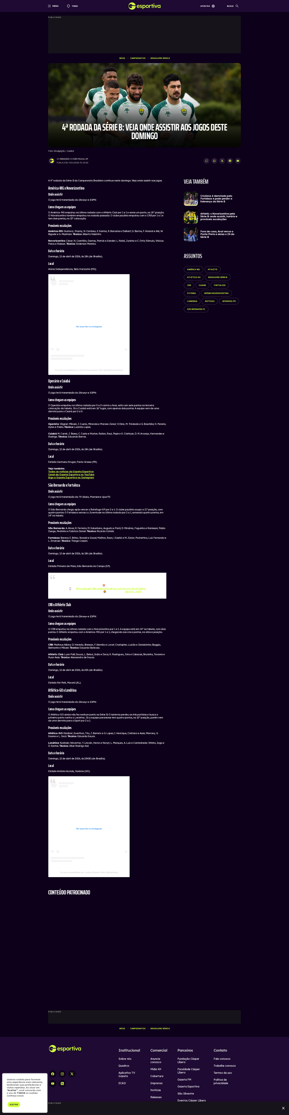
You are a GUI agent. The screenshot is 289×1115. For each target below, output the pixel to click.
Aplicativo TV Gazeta (126, 1073)
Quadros (123, 1064)
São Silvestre (185, 1092)
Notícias (209, 301)
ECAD (122, 1081)
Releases (156, 1095)
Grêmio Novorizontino (216, 293)
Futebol (191, 293)
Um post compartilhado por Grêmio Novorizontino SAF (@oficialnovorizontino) (89, 370)
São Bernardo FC (196, 309)
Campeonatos (137, 58)
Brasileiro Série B (160, 58)
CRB (189, 285)
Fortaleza (220, 285)
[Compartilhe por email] (238, 161)
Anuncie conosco (155, 1059)
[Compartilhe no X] (222, 161)
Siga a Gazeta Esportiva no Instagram (71, 477)
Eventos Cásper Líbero (191, 1099)
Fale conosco (222, 1057)
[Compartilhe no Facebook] (230, 161)
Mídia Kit (155, 1067)
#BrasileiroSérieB (102, 587)
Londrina (192, 301)
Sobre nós (124, 1057)
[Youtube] (52, 1082)
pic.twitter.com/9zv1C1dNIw (129, 587)
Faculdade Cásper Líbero (188, 1069)
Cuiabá (202, 285)
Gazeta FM (184, 1078)
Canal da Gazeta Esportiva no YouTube (71, 474)
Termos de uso (223, 1071)
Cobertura (156, 1074)
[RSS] (62, 1082)
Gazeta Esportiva (188, 1085)
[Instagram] (62, 1072)
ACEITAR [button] (14, 1104)
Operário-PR (229, 301)
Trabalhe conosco (225, 1064)
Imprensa (156, 1081)
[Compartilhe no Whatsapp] (214, 161)
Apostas (205, 6)
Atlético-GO (193, 277)
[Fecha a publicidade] (283, 1108)
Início (122, 58)
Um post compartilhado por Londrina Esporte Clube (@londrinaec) (89, 871)
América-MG (193, 269)
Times (73, 6)
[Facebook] (52, 1072)
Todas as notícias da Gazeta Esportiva (71, 471)
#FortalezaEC (84, 587)
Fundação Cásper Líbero (188, 1059)
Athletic (212, 269)
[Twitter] (72, 1072)
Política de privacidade (221, 1079)
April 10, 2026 (133, 590)
